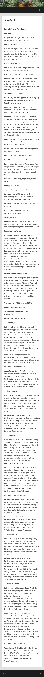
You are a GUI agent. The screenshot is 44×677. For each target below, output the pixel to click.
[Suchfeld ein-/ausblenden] (40, 10)
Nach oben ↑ (37, 673)
